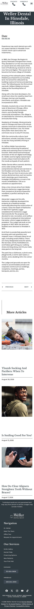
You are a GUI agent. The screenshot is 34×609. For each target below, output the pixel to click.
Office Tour (7, 534)
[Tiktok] (27, 590)
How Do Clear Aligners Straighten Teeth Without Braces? (17, 489)
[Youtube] (22, 590)
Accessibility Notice (23, 606)
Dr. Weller (7, 528)
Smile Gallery (8, 549)
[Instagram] (17, 590)
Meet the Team (9, 531)
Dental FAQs (8, 552)
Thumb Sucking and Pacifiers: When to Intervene (14, 371)
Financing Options (10, 555)
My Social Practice (15, 604)
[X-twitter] (11, 590)
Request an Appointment (13, 537)
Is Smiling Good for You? (17, 435)
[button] (31, 3)
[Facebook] (6, 590)
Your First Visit (9, 561)
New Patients (8, 558)
